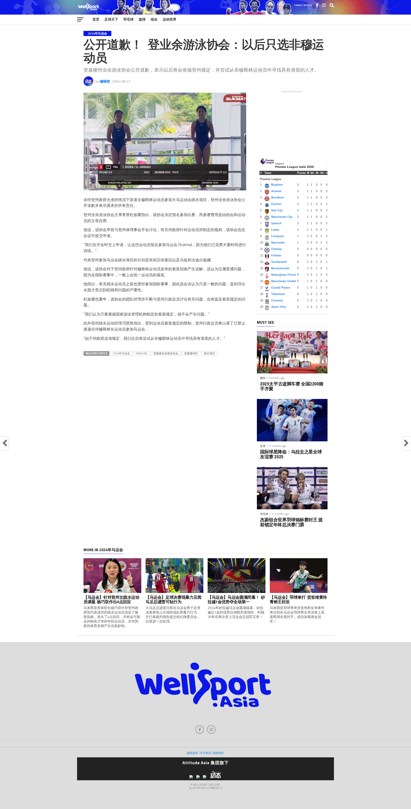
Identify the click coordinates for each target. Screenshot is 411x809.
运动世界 (169, 19)
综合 (154, 19)
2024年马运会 (121, 353)
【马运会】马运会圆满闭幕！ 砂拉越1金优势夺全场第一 (236, 599)
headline (141, 353)
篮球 (142, 19)
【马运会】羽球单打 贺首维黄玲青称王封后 (298, 599)
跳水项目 (209, 353)
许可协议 (205, 753)
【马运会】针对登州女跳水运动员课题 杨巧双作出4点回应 (111, 599)
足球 (263, 446)
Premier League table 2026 (294, 166)
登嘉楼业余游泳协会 (165, 353)
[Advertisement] (292, 121)
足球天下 (111, 19)
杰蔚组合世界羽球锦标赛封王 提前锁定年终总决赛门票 (291, 522)
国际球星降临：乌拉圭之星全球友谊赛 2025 (291, 454)
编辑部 (105, 81)
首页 (95, 19)
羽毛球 (128, 19)
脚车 (263, 378)
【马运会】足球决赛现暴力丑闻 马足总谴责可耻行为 (174, 599)
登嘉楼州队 (191, 353)
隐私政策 (192, 753)
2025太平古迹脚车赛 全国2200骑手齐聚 (291, 386)
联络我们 (218, 753)
